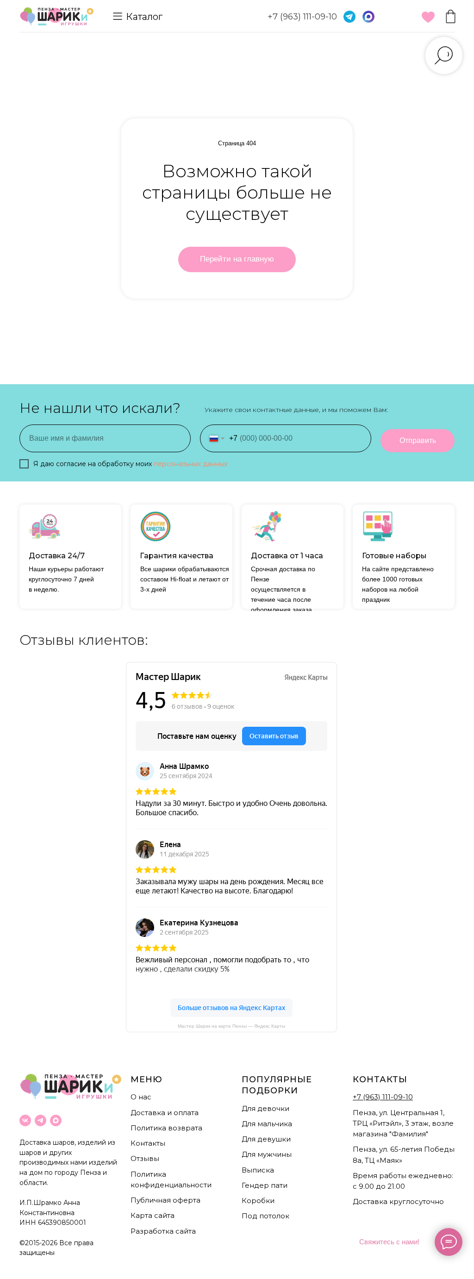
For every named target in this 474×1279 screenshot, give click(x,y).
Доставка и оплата (165, 1112)
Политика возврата (166, 1127)
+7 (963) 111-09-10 (302, 17)
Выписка (258, 1170)
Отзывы (145, 1158)
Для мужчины (267, 1154)
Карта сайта (153, 1215)
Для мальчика (267, 1123)
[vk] (25, 1120)
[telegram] (40, 1120)
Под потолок (265, 1215)
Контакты (148, 1143)
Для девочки (265, 1108)
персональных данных (190, 464)
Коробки (258, 1200)
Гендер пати (264, 1185)
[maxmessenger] (56, 1120)
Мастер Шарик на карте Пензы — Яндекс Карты (231, 1026)
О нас (141, 1096)
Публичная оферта (165, 1200)
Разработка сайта (163, 1231)
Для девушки (266, 1139)
